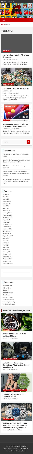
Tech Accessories (8, 299)
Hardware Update (8, 292)
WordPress (22, 451)
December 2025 (7, 201)
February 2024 (7, 224)
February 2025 (7, 213)
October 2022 (7, 261)
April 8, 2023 (6, 59)
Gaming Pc (6, 50)
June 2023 (6, 243)
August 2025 (6, 204)
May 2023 (6, 245)
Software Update (8, 297)
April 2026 (6, 199)
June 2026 (6, 194)
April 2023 (6, 247)
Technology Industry (9, 302)
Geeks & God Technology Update (16, 310)
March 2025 (6, 210)
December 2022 (7, 256)
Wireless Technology (9, 304)
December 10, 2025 (8, 430)
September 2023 (8, 236)
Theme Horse (24, 448)
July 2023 (5, 240)
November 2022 (7, 259)
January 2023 (7, 254)
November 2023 (7, 231)
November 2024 (7, 217)
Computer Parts (8, 84)
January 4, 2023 (7, 128)
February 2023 (7, 252)
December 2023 (7, 229)
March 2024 (6, 222)
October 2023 (7, 233)
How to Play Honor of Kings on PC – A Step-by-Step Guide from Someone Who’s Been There (16, 181)
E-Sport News (7, 288)
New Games (6, 295)
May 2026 (6, 197)
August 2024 (6, 220)
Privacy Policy (7, 448)
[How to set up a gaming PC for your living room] (16, 43)
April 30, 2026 (7, 398)
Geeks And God (21, 446)
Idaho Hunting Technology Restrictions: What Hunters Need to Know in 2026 (16, 365)
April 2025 (6, 208)
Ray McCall (14, 59)
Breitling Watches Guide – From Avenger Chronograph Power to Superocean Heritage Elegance (16, 173)
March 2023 (6, 250)
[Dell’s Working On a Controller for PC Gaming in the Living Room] (16, 112)
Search (28, 142)
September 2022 (8, 263)
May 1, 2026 (6, 369)
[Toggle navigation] (3, 20)
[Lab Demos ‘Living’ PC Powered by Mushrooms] (16, 77)
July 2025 (5, 206)
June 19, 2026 (7, 338)
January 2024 (7, 227)
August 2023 (6, 238)
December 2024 (7, 215)
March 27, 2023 (7, 93)
